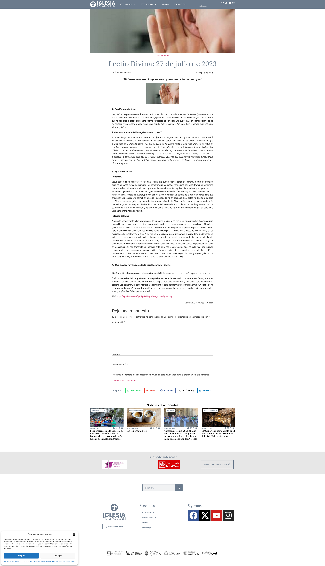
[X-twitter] (226, 2)
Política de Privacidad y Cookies (15, 561)
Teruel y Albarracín (210, 410)
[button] (74, 534)
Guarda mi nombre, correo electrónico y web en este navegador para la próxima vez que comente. (161, 375)
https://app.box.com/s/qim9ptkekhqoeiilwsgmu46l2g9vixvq (144, 296)
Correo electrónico (122, 364)
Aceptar (21, 555)
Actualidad (126, 4)
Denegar (58, 555)
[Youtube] (230, 2)
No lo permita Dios (137, 430)
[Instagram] (233, 2)
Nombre (116, 354)
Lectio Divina (146, 4)
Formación (179, 4)
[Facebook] (222, 2)
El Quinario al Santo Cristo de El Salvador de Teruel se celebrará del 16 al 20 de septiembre (218, 433)
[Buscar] (178, 487)
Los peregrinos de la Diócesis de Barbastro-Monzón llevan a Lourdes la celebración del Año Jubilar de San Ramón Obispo (106, 434)
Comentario (118, 322)
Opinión (165, 4)
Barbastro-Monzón (98, 410)
